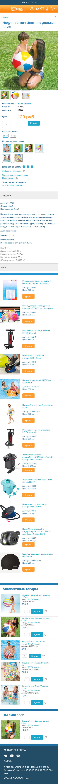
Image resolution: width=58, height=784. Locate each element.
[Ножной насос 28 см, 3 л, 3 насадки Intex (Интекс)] (10, 512)
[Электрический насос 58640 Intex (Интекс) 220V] (10, 488)
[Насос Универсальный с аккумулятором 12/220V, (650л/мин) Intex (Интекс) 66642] (10, 537)
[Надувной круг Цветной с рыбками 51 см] (10, 413)
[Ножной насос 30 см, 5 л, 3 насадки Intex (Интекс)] (10, 363)
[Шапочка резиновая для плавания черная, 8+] (10, 562)
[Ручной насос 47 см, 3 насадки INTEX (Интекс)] (10, 339)
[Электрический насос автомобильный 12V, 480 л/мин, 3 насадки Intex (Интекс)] (10, 463)
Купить (33, 123)
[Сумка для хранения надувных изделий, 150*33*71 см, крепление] (10, 314)
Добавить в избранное (12, 171)
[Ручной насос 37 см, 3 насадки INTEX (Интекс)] (10, 438)
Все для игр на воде (13, 185)
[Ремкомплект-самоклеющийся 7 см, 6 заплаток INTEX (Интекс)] (10, 289)
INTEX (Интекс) (25, 103)
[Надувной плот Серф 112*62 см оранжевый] (10, 388)
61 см (13, 135)
